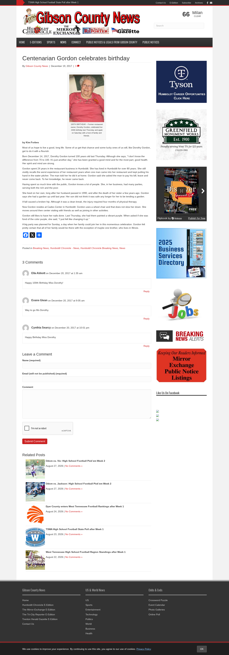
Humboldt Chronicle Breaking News (99, 248)
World (88, 624)
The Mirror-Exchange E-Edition (38, 609)
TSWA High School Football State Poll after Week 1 (53, 2)
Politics (89, 619)
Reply (147, 291)
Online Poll (154, 614)
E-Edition (174, 3)
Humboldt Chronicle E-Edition (37, 605)
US (87, 600)
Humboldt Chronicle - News (64, 248)
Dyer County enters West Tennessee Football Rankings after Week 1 (85, 506)
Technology (91, 614)
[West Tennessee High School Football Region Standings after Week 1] (35, 560)
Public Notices (150, 42)
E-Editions (36, 42)
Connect (76, 42)
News (63, 42)
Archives (199, 3)
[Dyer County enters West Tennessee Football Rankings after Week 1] (35, 514)
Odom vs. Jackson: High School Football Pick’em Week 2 (78, 483)
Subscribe (186, 3)
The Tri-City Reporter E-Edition (38, 614)
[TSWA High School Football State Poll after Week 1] (35, 537)
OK (202, 649)
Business (90, 628)
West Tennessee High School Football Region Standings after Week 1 (86, 552)
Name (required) (31, 360)
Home (22, 42)
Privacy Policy (143, 649)
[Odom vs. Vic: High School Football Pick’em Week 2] (35, 468)
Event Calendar (157, 605)
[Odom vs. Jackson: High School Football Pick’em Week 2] (35, 491)
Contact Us (161, 3)
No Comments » (73, 466)
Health (88, 633)
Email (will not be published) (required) (44, 373)
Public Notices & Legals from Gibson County (111, 42)
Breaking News (41, 248)
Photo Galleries (157, 609)
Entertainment (92, 609)
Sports (51, 42)
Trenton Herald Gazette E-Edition (40, 619)
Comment (27, 387)
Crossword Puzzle (158, 600)
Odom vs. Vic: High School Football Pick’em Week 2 (75, 461)
